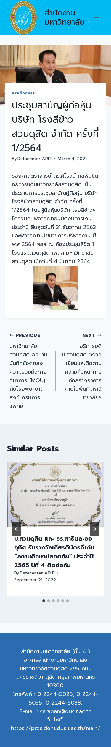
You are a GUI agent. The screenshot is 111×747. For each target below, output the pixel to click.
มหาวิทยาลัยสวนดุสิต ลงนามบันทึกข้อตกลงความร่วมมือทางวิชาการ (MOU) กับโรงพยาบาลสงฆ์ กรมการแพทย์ (28, 371)
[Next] (94, 529)
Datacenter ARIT (34, 158)
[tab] (43, 600)
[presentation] (55, 494)
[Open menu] (96, 17)
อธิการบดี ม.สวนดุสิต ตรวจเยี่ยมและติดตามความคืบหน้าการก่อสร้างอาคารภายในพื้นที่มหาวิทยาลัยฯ (82, 367)
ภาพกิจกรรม (24, 93)
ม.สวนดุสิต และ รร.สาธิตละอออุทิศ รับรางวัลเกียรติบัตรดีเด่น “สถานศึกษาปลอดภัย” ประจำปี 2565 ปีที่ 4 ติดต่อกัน (54, 552)
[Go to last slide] (16, 529)
